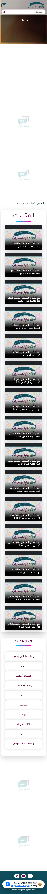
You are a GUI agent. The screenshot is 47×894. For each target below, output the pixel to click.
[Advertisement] (23, 68)
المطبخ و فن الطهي (34, 203)
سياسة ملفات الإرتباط (20, 886)
